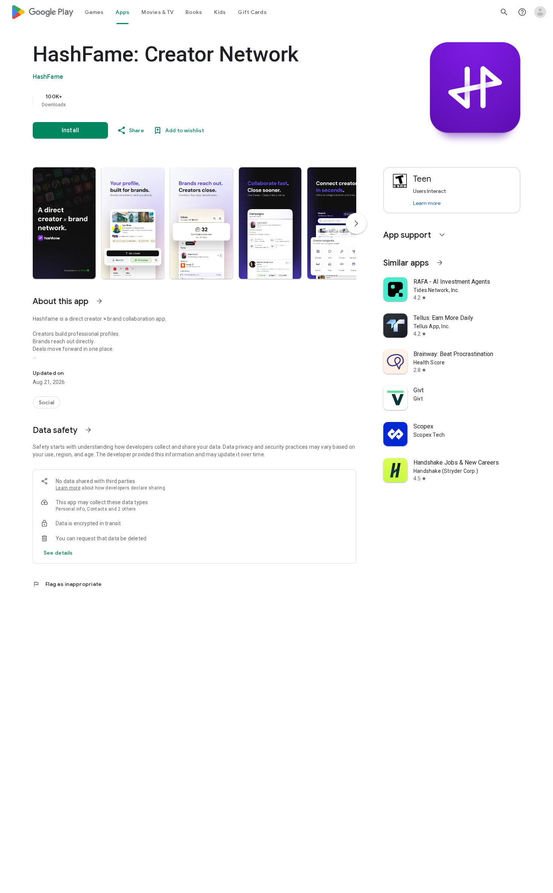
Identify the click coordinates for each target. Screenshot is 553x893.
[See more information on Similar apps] (440, 263)
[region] (183, 100)
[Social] (46, 402)
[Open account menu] (540, 12)
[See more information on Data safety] (88, 430)
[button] (64, 223)
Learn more (68, 488)
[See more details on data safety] (58, 553)
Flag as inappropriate (67, 584)
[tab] (94, 12)
